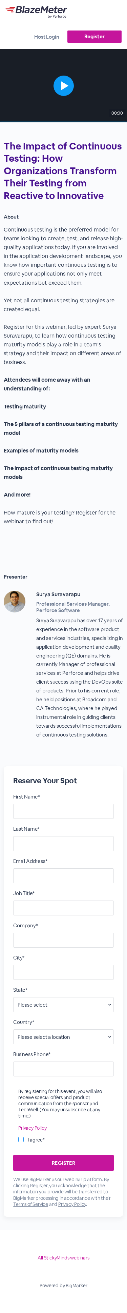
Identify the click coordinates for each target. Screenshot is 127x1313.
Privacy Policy (32, 1128)
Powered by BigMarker (63, 1285)
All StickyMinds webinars (63, 1258)
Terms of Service (30, 1204)
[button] (63, 85)
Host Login (46, 37)
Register (94, 36)
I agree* (36, 1140)
